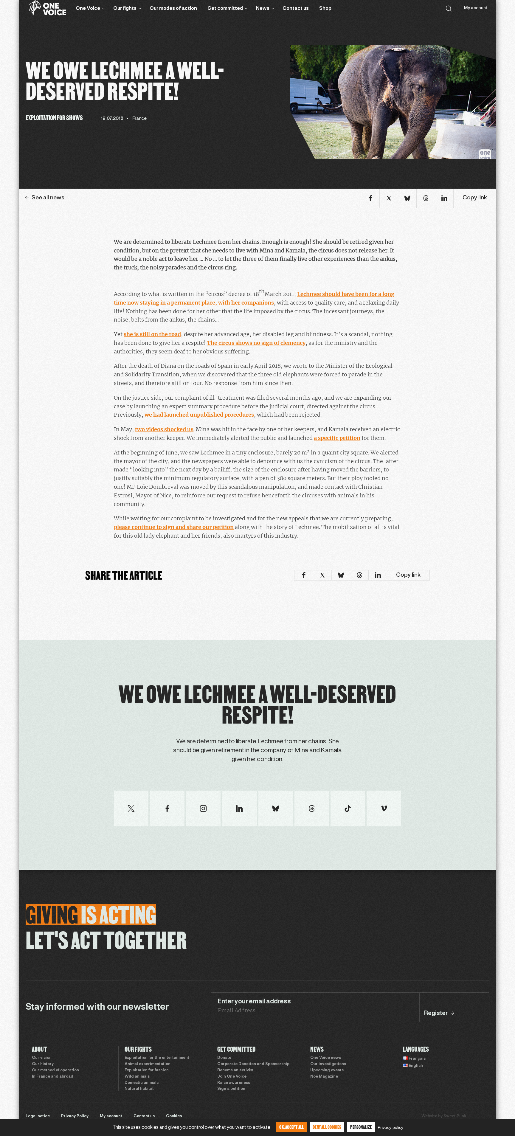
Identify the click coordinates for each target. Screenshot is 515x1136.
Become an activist (235, 1070)
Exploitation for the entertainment (157, 1058)
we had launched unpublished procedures (199, 414)
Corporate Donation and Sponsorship (253, 1064)
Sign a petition (231, 1089)
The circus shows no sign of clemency (256, 342)
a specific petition (337, 437)
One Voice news (325, 1058)
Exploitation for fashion (147, 1070)
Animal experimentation (147, 1064)
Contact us (296, 8)
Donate (224, 1058)
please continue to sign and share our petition (174, 527)
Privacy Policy (75, 1116)
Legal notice (38, 1116)
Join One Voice (231, 1076)
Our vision (42, 1058)
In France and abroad (52, 1076)
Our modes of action (173, 8)
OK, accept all (291, 1126)
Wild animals (137, 1076)
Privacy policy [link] (390, 1127)
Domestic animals (142, 1083)
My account (475, 8)
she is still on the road (152, 334)
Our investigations (328, 1064)
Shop (325, 8)
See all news (48, 198)
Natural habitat (139, 1089)
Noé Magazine (324, 1076)
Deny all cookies (327, 1126)
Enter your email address (254, 1002)
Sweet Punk (454, 1116)
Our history (43, 1064)
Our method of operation (55, 1070)
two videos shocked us (164, 429)
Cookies (174, 1116)
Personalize (361, 1126)
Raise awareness (233, 1083)
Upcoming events (327, 1070)
